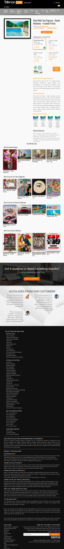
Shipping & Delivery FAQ (10, 528)
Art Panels (9, 362)
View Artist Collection (39, 28)
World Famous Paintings (12, 385)
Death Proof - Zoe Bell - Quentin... (9, 254)
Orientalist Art (9, 349)
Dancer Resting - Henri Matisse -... (23, 197)
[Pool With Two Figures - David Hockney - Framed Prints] (17, 28)
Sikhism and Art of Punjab (13, 403)
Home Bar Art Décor (39, 138)
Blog (43, 10)
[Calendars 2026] (14, 453)
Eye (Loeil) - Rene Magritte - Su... (38, 197)
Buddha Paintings (10, 365)
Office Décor (9, 431)
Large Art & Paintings (11, 399)
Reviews (6, 532)
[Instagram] (57, 538)
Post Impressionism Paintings (14, 352)
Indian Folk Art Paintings (12, 393)
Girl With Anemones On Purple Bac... (52, 197)
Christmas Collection (11, 395)
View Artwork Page (51, 28)
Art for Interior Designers (12, 434)
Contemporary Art (42, 135)
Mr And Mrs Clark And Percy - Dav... (52, 160)
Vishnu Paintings (10, 368)
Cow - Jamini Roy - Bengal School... (9, 190)
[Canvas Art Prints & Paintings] (24, 470)
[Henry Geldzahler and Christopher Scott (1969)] (39, 154)
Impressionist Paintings (12, 339)
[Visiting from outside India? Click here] (42, 438)
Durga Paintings (10, 404)
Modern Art (37, 140)
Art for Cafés (9, 424)
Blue (34, 135)
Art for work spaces (11, 426)
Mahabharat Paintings (11, 388)
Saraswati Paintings (11, 373)
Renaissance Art (10, 354)
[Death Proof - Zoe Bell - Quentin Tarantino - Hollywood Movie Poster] (10, 242)
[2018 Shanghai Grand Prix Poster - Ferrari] (10, 214)
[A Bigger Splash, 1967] (53, 210)
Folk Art (8, 347)
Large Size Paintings (37, 12)
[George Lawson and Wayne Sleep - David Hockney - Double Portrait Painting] (24, 154)
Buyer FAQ (6, 530)
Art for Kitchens (10, 416)
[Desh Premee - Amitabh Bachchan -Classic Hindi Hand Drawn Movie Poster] (24, 242)
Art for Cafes (37, 133)
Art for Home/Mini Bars (12, 419)
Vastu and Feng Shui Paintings (14, 408)
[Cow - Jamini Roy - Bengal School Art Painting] (10, 184)
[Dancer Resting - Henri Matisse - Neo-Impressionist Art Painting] (24, 187)
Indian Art (8, 342)
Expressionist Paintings (12, 337)
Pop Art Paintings (10, 350)
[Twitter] (52, 538)
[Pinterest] (59, 538)
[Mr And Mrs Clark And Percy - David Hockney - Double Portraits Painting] (53, 154)
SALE (58, 10)
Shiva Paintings (10, 367)
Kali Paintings (9, 406)
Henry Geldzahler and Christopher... (37, 160)
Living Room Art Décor (53, 138)
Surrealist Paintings (11, 355)
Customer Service (8, 541)
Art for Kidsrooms (11, 418)
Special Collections (12, 11)
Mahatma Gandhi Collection (13, 375)
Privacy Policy (7, 538)
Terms (5, 535)
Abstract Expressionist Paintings (14, 357)
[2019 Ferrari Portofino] (24, 209)
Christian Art (9, 381)
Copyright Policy (8, 536)
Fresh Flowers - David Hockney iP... (8, 171)
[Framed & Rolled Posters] (21, 463)
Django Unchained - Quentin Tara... (39, 254)
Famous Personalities (11, 401)
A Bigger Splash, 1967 (52, 216)
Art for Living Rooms (11, 413)
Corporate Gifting (10, 432)
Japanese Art (9, 378)
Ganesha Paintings (11, 370)
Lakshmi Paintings (11, 372)
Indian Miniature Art (11, 344)
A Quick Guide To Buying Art (11, 527)
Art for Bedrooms (10, 414)
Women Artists (10, 386)
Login (25, 2)
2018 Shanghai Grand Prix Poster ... (9, 225)
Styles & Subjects (6, 11)
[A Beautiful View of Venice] (39, 209)
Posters (32, 10)
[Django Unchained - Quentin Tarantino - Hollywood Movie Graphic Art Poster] (39, 243)
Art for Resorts (46, 133)
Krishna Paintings (10, 364)
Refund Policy (7, 533)
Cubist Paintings (10, 336)
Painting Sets (9, 398)
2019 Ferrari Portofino (23, 215)
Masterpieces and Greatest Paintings (15, 390)
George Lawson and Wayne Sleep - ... (24, 161)
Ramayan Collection (11, 396)
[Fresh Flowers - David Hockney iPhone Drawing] (10, 159)
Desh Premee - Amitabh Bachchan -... (23, 253)
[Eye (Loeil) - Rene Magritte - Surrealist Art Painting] (39, 187)
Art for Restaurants (11, 421)
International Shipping (9, 540)
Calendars (53, 10)
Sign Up (29, 2)
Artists (54, 133)
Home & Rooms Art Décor (19, 12)
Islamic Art (9, 341)
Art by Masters (26, 11)
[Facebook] (54, 538)
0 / (56, 2)
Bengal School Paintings (12, 380)
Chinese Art (9, 383)
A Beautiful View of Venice (38, 214)
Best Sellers (47, 11)
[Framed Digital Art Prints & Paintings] (29, 479)
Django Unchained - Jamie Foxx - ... (53, 253)
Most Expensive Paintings (12, 391)
